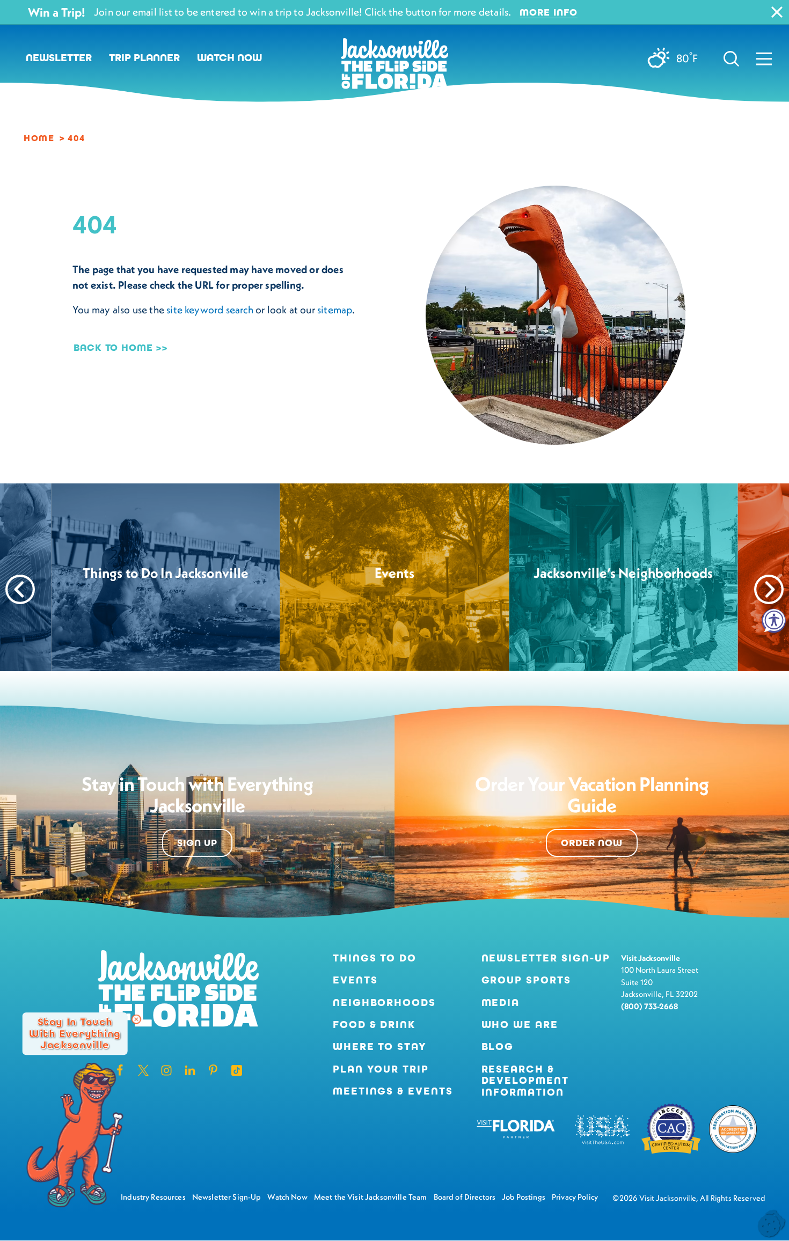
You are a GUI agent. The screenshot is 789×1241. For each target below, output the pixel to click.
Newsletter (59, 58)
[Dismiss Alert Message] (777, 12)
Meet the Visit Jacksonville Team (370, 1197)
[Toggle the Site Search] (731, 58)
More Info (548, 12)
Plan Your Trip (381, 1069)
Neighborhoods (384, 1002)
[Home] (394, 68)
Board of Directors (465, 1197)
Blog (497, 1046)
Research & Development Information (525, 1080)
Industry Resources (153, 1197)
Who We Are (519, 1024)
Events (355, 980)
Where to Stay (380, 1046)
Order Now (592, 843)
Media (500, 1002)
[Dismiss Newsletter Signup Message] (136, 1019)
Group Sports (526, 980)
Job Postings (523, 1197)
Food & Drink (374, 1024)
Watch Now (229, 58)
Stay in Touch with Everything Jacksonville (74, 1033)
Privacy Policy (575, 1197)
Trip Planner (144, 58)
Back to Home (113, 348)
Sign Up (197, 843)
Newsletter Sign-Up (545, 958)
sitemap (334, 309)
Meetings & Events (393, 1091)
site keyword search (209, 309)
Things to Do (375, 958)
